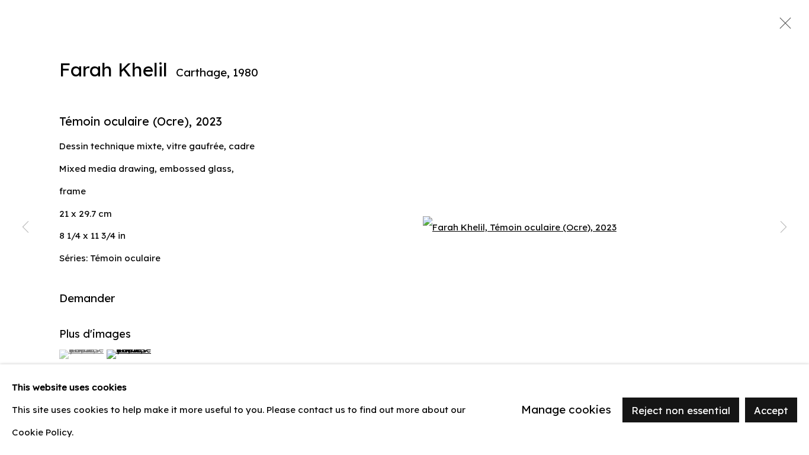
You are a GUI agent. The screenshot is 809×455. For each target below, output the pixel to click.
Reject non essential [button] (680, 409)
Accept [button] (771, 409)
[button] (81, 354)
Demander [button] (87, 298)
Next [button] (783, 227)
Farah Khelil (113, 69)
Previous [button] (25, 227)
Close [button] (782, 27)
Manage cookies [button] (566, 409)
